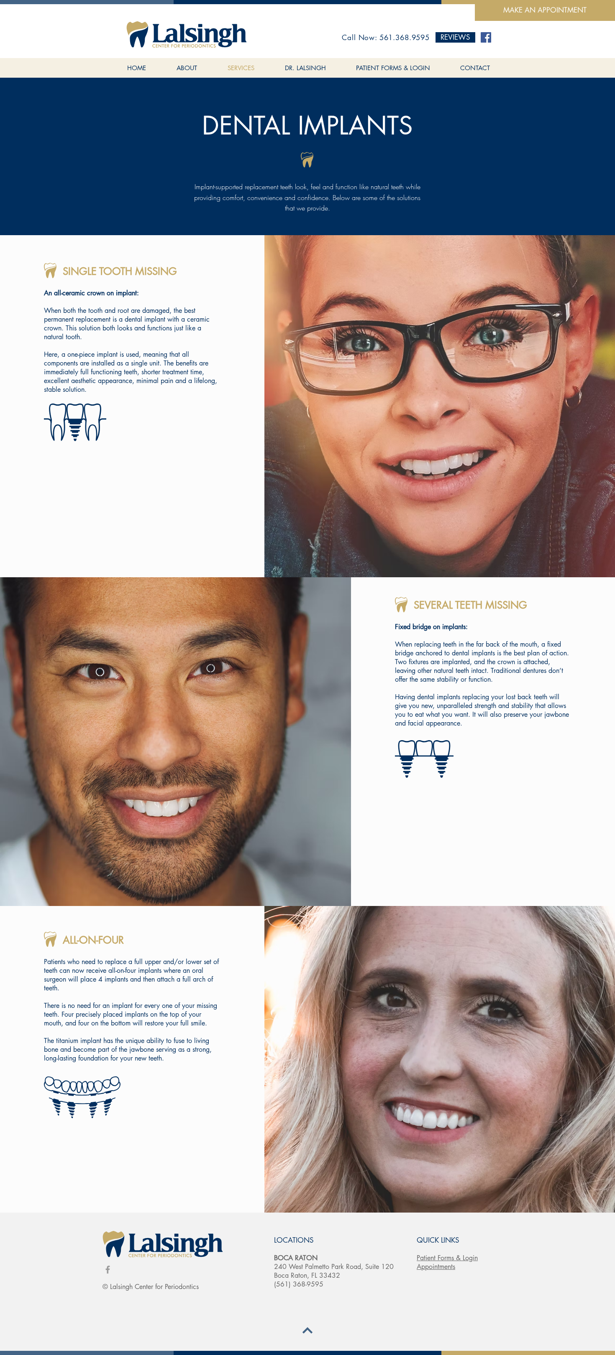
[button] (455, 37)
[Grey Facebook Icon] (107, 1269)
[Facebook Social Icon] (486, 37)
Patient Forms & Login (447, 1258)
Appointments (436, 1266)
